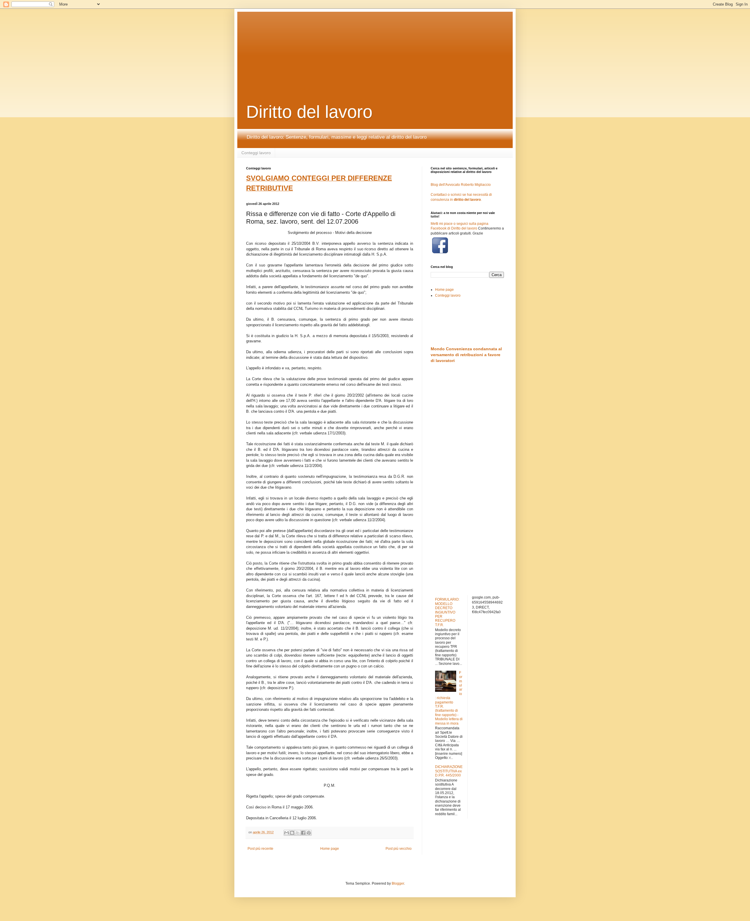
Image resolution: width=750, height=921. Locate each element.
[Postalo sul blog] (292, 833)
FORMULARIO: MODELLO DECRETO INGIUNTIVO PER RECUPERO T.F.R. (447, 612)
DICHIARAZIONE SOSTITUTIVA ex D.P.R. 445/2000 (449, 771)
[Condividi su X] (298, 833)
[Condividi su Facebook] (303, 833)
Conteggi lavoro (256, 152)
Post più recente (260, 849)
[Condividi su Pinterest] (309, 833)
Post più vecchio (399, 849)
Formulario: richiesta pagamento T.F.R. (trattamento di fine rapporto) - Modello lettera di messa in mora (449, 698)
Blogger (398, 883)
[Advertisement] (388, 48)
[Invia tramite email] (286, 833)
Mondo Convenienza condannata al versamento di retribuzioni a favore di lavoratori (466, 354)
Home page (329, 849)
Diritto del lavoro (309, 112)
